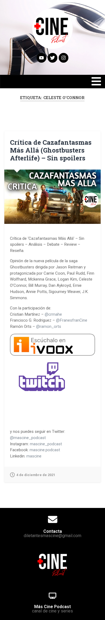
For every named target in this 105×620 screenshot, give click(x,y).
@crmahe (53, 314)
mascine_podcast (46, 444)
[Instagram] (63, 58)
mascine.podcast (45, 449)
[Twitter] (52, 58)
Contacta (52, 531)
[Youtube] (41, 58)
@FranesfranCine (71, 320)
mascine (33, 456)
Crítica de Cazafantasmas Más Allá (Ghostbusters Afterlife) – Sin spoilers (51, 150)
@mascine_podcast (28, 437)
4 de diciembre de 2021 (35, 475)
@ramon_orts (48, 326)
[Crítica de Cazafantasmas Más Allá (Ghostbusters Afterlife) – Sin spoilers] (52, 197)
